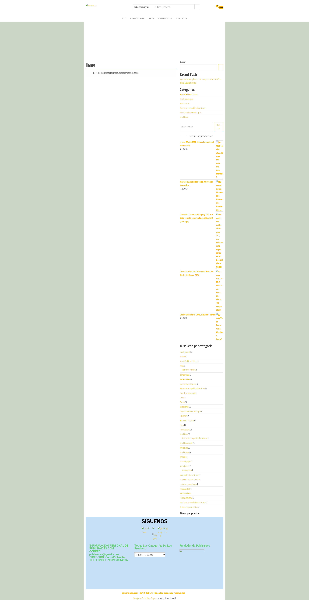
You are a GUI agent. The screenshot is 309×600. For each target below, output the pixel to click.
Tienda (151, 18)
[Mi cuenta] (212, 7)
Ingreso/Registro (137, 18)
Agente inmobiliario (186, 98)
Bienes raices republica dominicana (192, 108)
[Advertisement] (154, 40)
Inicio (124, 18)
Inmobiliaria (184, 117)
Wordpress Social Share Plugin (144, 598)
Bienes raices (185, 103)
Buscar (183, 61)
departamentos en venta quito (190, 112)
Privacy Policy (181, 18)
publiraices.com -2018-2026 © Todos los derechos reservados (153, 593)
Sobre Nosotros (165, 18)
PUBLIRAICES (106, 5)
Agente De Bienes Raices (188, 94)
